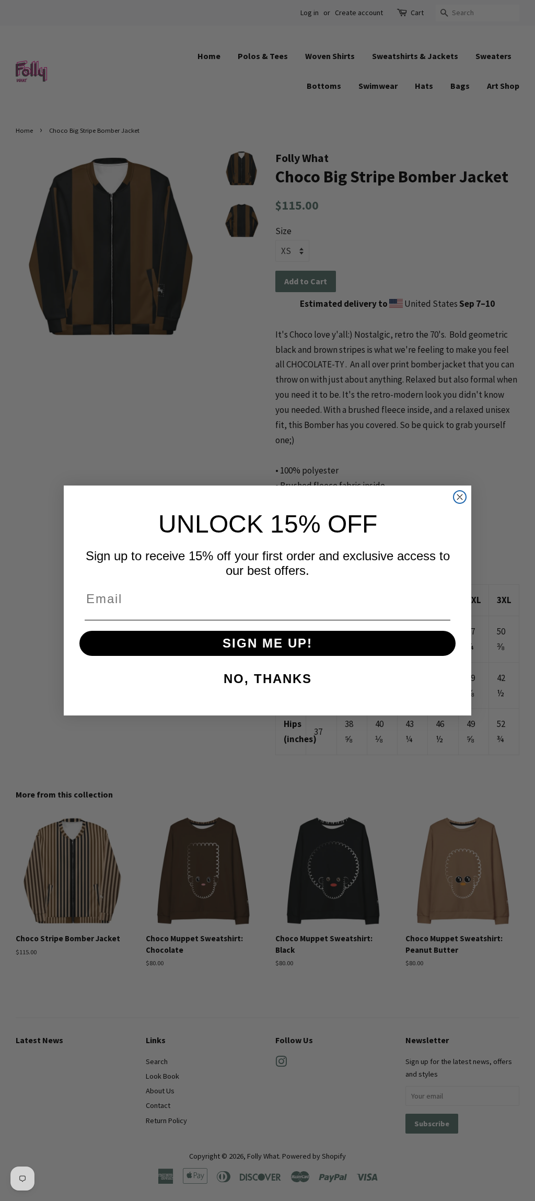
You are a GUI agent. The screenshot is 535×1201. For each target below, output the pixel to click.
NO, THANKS (268, 679)
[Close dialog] (459, 497)
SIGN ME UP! (267, 643)
